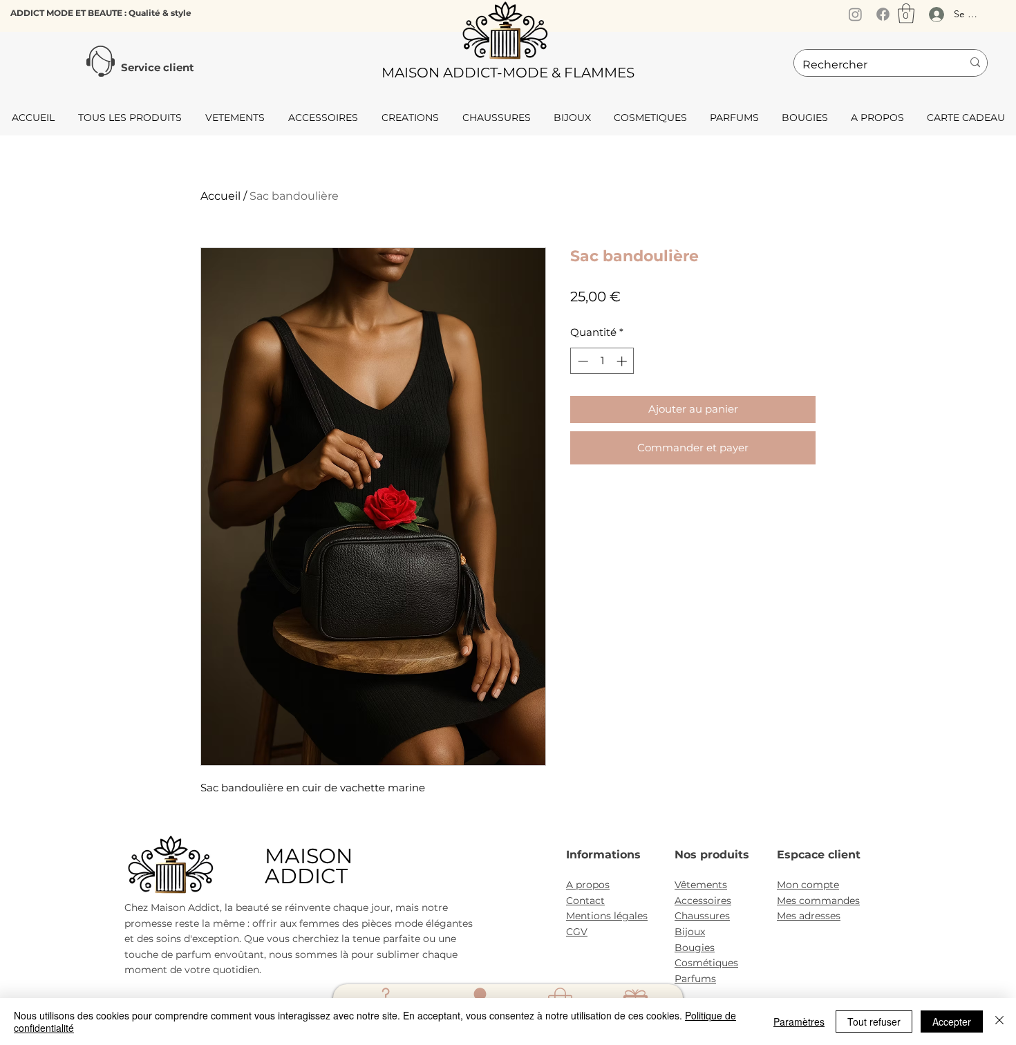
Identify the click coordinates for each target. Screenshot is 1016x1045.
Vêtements (701, 884)
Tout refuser (874, 1021)
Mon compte (808, 884)
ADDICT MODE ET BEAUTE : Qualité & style (100, 13)
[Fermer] (999, 1021)
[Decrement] (581, 361)
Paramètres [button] (799, 1021)
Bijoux (690, 931)
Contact (585, 900)
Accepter (951, 1021)
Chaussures (702, 916)
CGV (576, 931)
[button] (906, 13)
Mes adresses (808, 916)
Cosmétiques (706, 963)
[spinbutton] (602, 361)
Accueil (220, 196)
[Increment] (623, 361)
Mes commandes (818, 900)
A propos (588, 884)
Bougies (695, 947)
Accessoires (703, 900)
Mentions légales (607, 916)
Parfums (695, 978)
